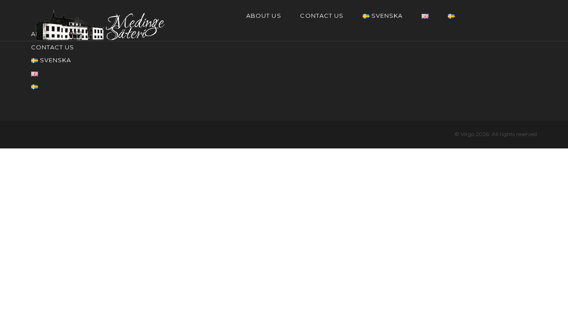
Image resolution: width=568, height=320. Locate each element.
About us (263, 15)
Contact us (321, 15)
